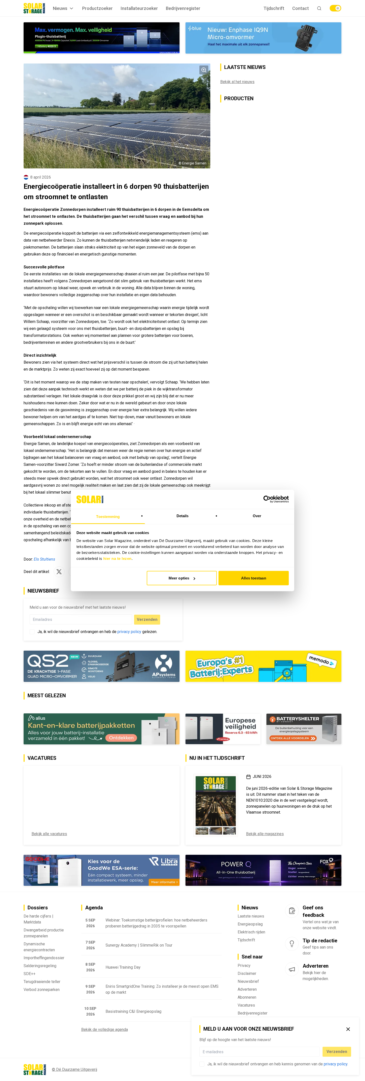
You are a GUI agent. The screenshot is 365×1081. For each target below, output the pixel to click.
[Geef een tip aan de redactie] (292, 944)
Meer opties (179, 578)
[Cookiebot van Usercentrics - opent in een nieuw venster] (267, 499)
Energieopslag (250, 924)
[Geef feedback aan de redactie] (292, 911)
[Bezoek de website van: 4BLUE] (263, 38)
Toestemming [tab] (108, 516)
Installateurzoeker (139, 8)
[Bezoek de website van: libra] (102, 870)
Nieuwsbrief (248, 981)
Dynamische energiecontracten (39, 947)
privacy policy (335, 1064)
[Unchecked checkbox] (201, 1064)
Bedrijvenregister (183, 8)
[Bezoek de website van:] (263, 870)
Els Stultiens (44, 559)
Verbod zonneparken (42, 989)
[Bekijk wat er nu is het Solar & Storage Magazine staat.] (215, 805)
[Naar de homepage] (34, 8)
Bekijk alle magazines (265, 833)
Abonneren (247, 997)
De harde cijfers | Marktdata (38, 919)
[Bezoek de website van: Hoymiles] (102, 37)
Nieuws (60, 8)
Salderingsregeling (40, 965)
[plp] (335, 8)
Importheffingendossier (44, 957)
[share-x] (59, 571)
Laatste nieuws (251, 916)
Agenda (94, 908)
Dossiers (38, 908)
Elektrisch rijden (251, 932)
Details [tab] (183, 515)
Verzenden (337, 1051)
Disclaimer (247, 973)
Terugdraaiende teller (42, 981)
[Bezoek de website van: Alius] (102, 728)
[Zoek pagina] (319, 8)
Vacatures (246, 1005)
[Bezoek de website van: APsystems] (102, 666)
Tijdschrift (273, 8)
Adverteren (247, 989)
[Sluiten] (348, 1029)
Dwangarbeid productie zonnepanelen (44, 933)
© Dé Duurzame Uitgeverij (74, 1069)
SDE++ (30, 973)
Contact (300, 8)
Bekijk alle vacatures (49, 833)
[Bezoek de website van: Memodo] (263, 666)
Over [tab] (257, 515)
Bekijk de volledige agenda (104, 1029)
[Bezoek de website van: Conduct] (222, 729)
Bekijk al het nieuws (237, 81)
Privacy (244, 965)
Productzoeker (97, 8)
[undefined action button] (318, 1052)
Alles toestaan (253, 578)
